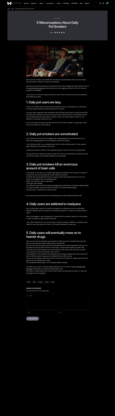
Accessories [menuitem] (49, 3)
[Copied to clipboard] (64, 32)
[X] (57, 32)
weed (52, 282)
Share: (51, 32)
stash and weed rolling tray (36, 88)
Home (8, 8)
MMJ (34, 282)
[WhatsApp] (62, 32)
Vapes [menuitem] (41, 3)
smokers (40, 282)
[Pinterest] (59, 32)
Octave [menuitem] (59, 3)
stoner (47, 282)
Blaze (28, 282)
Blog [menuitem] (81, 3)
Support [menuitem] (87, 3)
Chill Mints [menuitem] (66, 3)
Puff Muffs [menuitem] (74, 3)
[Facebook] (55, 32)
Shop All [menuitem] (26, 3)
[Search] (100, 3)
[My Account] (103, 3)
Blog (13, 8)
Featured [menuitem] (33, 3)
